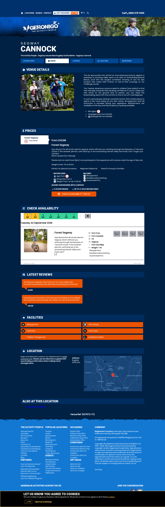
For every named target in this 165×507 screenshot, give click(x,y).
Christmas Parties (53, 468)
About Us (24, 440)
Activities (24, 433)
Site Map (98, 469)
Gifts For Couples (77, 470)
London (48, 431)
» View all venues (52, 453)
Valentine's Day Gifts (79, 438)
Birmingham (50, 440)
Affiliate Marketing (31, 477)
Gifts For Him (75, 464)
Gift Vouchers (66, 13)
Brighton (49, 442)
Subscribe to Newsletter (31, 446)
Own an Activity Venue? (31, 465)
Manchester (50, 435)
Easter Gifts (75, 431)
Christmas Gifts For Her (80, 449)
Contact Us (25, 444)
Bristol (47, 438)
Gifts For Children (77, 468)
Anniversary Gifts (77, 440)
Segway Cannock (83, 55)
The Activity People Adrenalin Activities (61, 27)
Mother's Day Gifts (78, 435)
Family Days (50, 462)
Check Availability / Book (74, 193)
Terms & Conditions (29, 451)
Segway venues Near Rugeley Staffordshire (56, 55)
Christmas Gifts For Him (80, 446)
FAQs (23, 442)
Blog (22, 457)
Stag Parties (50, 464)
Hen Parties (50, 466)
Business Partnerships (30, 471)
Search (39, 13)
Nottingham (50, 451)
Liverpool (49, 449)
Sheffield (49, 446)
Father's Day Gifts (77, 433)
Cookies (24, 455)
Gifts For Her (75, 466)
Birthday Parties (52, 459)
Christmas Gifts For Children (78, 452)
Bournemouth (51, 444)
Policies (24, 453)
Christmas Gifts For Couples (78, 456)
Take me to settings (43, 501)
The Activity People (29, 55)
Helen (30, 306)
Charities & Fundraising (30, 449)
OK (28, 501)
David (30, 290)
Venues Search (27, 431)
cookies (111, 497)
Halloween (49, 473)
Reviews (24, 438)
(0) (84, 13)
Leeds (47, 433)
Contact (48, 13)
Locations (29, 13)
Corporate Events (52, 470)
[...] (56, 254)
